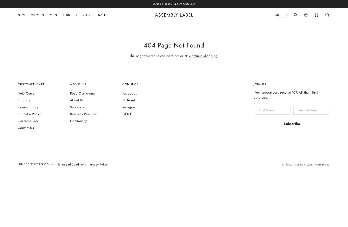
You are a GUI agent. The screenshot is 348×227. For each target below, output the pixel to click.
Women (37, 15)
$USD (279, 15)
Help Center (27, 93)
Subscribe (292, 123)
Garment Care (28, 120)
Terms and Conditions (72, 164)
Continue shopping (203, 55)
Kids (66, 15)
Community (78, 120)
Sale (102, 15)
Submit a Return (29, 114)
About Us (77, 100)
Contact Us (26, 127)
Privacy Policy (98, 164)
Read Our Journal (83, 93)
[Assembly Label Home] (174, 15)
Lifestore (84, 15)
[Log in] (306, 15)
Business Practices (84, 114)
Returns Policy (28, 107)
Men (53, 15)
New (22, 15)
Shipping (24, 100)
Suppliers (77, 107)
